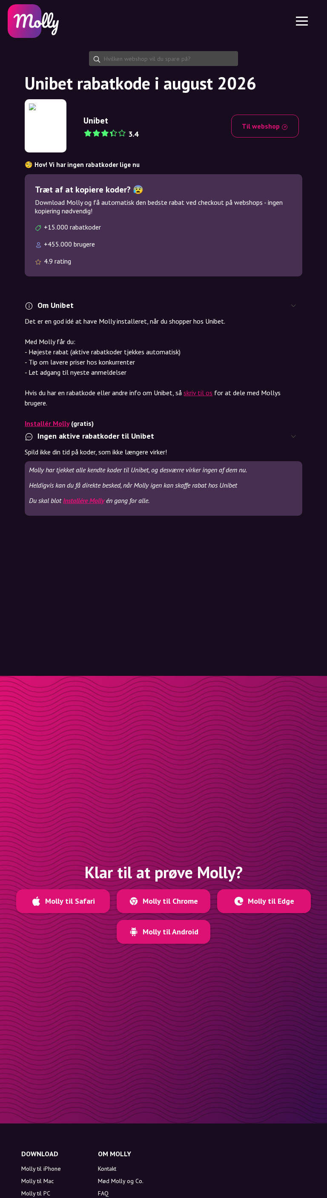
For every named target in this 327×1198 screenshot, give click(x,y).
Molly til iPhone (41, 1168)
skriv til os (198, 392)
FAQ (103, 1193)
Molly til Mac (37, 1181)
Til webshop (261, 126)
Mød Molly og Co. (120, 1181)
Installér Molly (47, 423)
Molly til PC (35, 1193)
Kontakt (107, 1168)
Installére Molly (83, 500)
